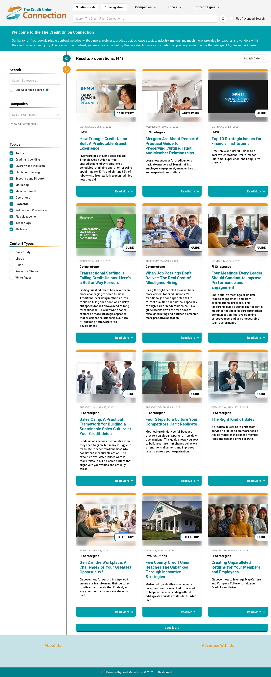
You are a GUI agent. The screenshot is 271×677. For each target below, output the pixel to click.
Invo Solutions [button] (156, 556)
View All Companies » (24, 123)
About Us (53, 645)
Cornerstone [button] (89, 267)
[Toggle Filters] (67, 58)
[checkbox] (232, 18)
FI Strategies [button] (155, 132)
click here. (249, 45)
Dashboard (165, 672)
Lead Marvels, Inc (133, 672)
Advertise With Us (218, 645)
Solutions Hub (85, 7)
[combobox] (35, 115)
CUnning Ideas (114, 7)
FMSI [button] (83, 132)
